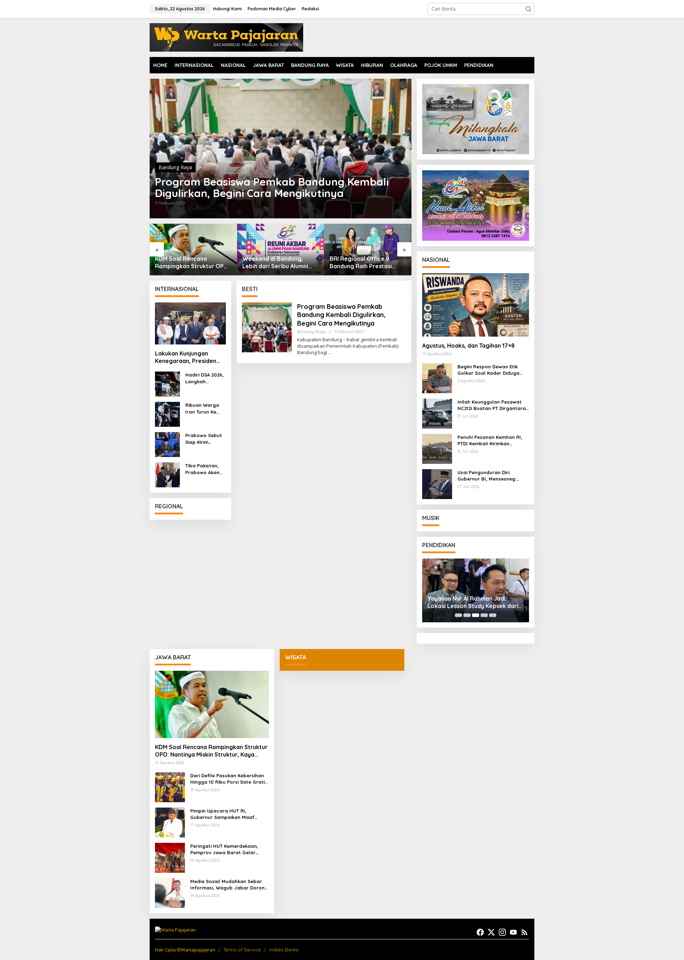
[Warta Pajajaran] (226, 36)
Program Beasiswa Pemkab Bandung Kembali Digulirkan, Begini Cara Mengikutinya (272, 187)
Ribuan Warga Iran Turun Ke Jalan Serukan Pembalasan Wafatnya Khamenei (202, 408)
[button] (528, 9)
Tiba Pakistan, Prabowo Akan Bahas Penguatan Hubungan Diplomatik (202, 469)
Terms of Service (242, 950)
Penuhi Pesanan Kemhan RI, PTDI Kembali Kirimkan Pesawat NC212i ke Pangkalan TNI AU (492, 440)
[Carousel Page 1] (458, 615)
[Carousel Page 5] (492, 615)
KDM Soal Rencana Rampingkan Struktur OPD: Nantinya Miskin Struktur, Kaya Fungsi (192, 262)
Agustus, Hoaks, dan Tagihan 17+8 (468, 345)
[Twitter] (491, 932)
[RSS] (524, 932)
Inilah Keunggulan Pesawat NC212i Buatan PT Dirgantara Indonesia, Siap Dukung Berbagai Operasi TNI (491, 405)
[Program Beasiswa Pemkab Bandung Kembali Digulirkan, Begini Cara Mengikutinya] (329, 352)
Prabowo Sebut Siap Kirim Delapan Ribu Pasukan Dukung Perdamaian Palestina (204, 438)
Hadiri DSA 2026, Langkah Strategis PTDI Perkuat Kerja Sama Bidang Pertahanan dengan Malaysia (204, 378)
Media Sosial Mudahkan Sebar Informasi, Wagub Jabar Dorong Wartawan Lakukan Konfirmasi (229, 884)
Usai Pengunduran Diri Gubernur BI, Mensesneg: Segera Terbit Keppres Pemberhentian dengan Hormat (486, 475)
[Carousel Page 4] (484, 615)
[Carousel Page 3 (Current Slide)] (475, 615)
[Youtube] (513, 932)
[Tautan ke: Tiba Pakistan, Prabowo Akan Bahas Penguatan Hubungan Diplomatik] (167, 474)
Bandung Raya (175, 167)
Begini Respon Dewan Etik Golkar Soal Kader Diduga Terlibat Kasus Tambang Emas (493, 370)
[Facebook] (480, 932)
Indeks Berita (283, 950)
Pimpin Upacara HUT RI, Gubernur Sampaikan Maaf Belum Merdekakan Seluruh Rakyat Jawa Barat (222, 814)
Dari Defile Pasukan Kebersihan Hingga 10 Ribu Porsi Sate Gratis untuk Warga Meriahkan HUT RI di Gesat (228, 779)
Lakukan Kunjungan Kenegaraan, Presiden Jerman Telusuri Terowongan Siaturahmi (188, 357)
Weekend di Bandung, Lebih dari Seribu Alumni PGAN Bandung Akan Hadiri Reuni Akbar (279, 262)
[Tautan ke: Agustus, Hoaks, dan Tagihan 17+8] (475, 305)
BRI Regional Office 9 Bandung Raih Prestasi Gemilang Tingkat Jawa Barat (362, 262)
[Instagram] (502, 932)
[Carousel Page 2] (467, 615)
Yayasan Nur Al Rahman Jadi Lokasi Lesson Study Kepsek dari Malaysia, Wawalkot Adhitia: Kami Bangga (474, 602)
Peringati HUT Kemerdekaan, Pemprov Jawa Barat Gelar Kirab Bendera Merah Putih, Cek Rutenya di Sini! (227, 849)
